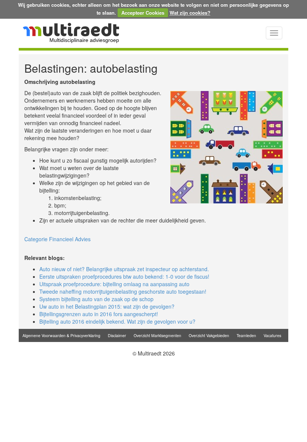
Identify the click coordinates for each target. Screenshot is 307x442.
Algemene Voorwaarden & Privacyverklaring (61, 335)
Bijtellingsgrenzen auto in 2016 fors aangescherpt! (98, 314)
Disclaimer (117, 335)
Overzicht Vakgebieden (209, 335)
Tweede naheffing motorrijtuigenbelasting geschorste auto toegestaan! (122, 291)
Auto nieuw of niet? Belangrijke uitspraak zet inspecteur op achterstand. (124, 269)
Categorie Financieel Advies (57, 239)
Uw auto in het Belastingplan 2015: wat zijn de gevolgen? (106, 306)
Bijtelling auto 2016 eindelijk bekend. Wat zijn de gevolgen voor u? (117, 321)
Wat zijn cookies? (190, 12)
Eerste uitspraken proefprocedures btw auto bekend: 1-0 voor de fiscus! (124, 276)
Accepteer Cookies (142, 12)
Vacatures (272, 335)
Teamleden (246, 335)
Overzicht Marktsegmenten (157, 335)
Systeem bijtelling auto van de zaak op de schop (96, 299)
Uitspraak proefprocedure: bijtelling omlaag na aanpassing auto (114, 284)
